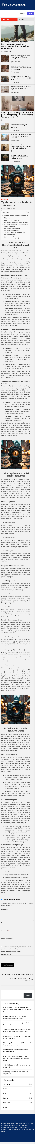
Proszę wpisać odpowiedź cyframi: (11, 952)
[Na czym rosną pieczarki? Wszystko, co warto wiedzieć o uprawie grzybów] (5, 157)
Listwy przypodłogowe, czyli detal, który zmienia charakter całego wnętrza (17, 1044)
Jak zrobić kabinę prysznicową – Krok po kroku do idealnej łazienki (21, 57)
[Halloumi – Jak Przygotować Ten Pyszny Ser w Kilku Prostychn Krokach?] (5, 137)
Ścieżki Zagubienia (10, 226)
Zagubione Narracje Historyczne (14, 219)
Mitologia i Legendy (10, 234)
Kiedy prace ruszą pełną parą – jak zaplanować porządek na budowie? (17, 1037)
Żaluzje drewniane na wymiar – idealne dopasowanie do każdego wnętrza (15, 1017)
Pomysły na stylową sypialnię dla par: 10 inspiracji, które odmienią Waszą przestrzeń (17, 114)
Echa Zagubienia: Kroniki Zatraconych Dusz (15, 225)
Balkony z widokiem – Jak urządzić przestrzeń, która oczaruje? (19, 125)
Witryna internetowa (7, 939)
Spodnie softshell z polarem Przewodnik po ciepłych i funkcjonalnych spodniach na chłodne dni (15, 45)
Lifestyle (5, 1098)
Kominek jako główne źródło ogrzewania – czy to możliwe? (17, 1066)
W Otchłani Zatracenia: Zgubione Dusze (14, 232)
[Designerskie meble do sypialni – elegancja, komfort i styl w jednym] (5, 89)
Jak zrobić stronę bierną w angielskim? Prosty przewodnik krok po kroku (21, 67)
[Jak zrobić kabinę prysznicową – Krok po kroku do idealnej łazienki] (5, 58)
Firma (4, 1093)
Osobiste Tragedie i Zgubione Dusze (15, 221)
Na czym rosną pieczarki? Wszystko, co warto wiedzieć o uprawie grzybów (20, 156)
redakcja (3, 209)
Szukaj (4, 992)
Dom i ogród (4, 199)
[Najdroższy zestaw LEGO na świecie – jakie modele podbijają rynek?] (5, 79)
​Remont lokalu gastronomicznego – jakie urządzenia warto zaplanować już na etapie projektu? (16, 1058)
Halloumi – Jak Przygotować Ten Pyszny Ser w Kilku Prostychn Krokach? (21, 136)
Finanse (5, 1089)
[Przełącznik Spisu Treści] (27, 212)
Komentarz (4, 910)
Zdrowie (5, 1107)
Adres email (5, 931)
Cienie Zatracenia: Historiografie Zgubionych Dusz (15, 216)
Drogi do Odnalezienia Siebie (13, 228)
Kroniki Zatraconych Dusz (12, 230)
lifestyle (5, 20)
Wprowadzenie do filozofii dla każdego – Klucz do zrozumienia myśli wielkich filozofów (21, 146)
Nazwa (3, 923)
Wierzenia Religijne (10, 236)
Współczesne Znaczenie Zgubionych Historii (17, 222)
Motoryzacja (6, 1103)
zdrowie (21, 20)
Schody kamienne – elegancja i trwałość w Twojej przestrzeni (15, 1051)
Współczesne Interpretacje (12, 238)
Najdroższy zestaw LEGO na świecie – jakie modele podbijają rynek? (21, 77)
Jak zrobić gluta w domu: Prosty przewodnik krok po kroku (16, 1073)
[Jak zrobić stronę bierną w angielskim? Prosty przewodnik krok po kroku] (5, 68)
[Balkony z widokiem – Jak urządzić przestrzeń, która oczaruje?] (5, 126)
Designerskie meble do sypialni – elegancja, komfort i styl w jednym (21, 88)
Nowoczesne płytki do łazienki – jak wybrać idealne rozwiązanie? (16, 1024)
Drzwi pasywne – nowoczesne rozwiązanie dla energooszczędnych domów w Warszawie (17, 1031)
